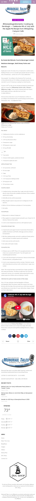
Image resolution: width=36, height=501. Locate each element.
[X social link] (14, 336)
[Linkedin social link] (22, 336)
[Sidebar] (2, 152)
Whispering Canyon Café (18, 87)
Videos (3, 449)
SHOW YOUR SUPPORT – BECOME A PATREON (14, 379)
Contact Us (4, 458)
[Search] (34, 2)
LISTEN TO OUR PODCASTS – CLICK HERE (13, 375)
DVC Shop (4, 455)
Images (3, 447)
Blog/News (4, 444)
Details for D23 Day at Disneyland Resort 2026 (15, 399)
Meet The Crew (5, 441)
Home (2, 438)
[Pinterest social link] (18, 336)
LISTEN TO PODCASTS (26, 2)
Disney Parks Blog (18, 20)
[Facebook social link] (10, 336)
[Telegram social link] (13, 3)
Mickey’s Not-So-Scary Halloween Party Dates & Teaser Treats (16, 387)
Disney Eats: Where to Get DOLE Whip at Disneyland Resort (16, 394)
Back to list (18, 341)
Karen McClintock (9, 60)
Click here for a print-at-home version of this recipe (14, 278)
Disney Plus (4, 452)
